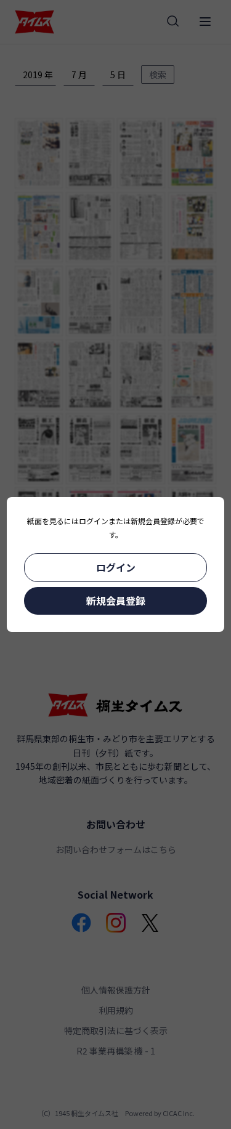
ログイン (116, 567)
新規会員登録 (115, 600)
